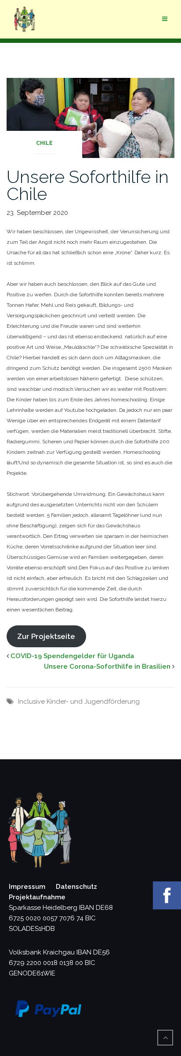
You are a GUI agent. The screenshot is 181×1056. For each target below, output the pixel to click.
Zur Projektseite (46, 636)
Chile (44, 143)
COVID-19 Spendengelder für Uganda (72, 656)
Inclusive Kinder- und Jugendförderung (79, 701)
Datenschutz (76, 887)
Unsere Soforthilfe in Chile (88, 185)
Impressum (27, 887)
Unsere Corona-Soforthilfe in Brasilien (107, 666)
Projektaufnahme (37, 897)
